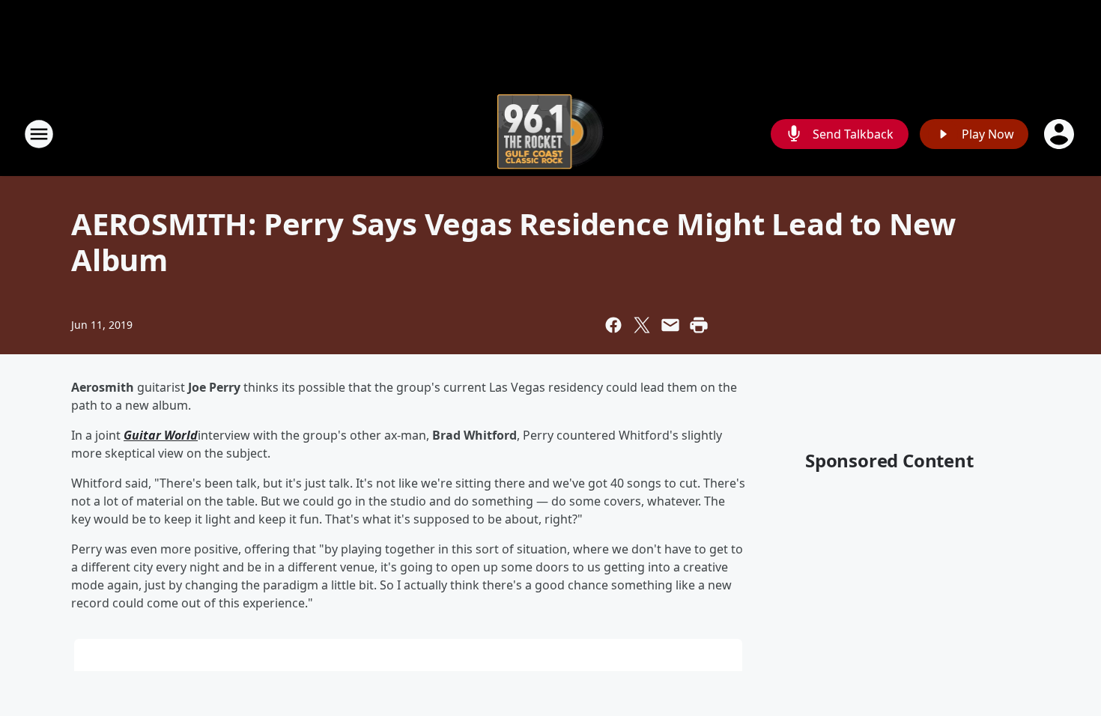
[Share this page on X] (641, 325)
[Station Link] (550, 133)
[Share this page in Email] (670, 325)
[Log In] (1060, 134)
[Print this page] (698, 325)
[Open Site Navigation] (39, 134)
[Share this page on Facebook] (613, 325)
